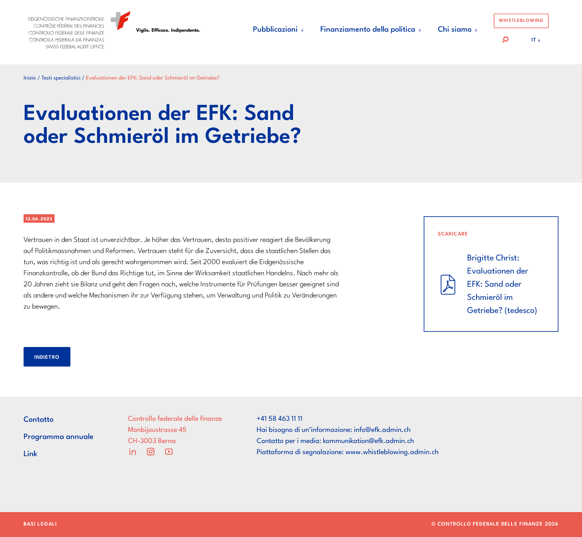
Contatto (39, 419)
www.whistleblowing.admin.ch (392, 452)
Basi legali (40, 524)
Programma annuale (59, 437)
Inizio (30, 78)
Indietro (47, 357)
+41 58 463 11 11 (279, 419)
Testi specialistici (60, 78)
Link (30, 454)
